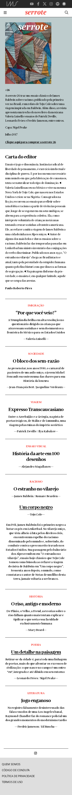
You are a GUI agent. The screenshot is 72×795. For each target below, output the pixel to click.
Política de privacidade (18, 776)
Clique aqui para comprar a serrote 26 (30, 142)
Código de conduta (16, 770)
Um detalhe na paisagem (36, 652)
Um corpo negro (36, 507)
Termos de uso (12, 782)
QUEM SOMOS (11, 764)
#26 (7, 90)
